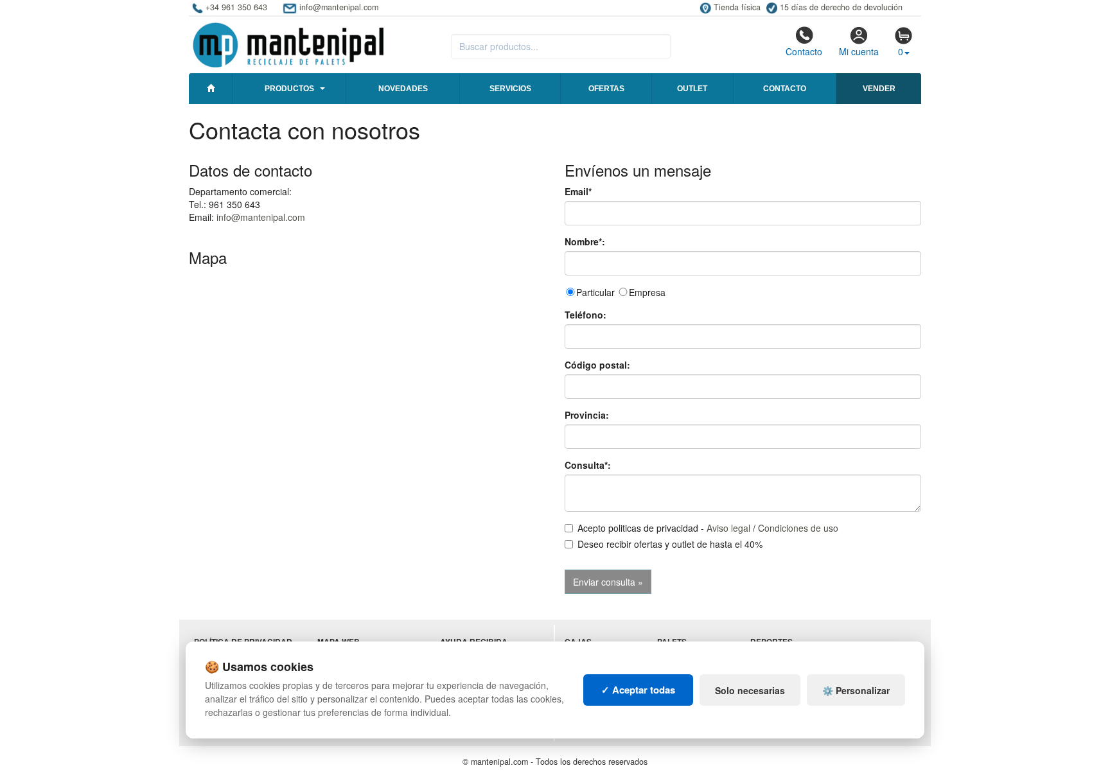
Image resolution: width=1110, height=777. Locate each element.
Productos (289, 88)
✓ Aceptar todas (638, 690)
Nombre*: (585, 241)
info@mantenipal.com (260, 217)
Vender (879, 88)
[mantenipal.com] (288, 43)
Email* (578, 191)
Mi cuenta (859, 51)
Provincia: (587, 414)
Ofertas (606, 88)
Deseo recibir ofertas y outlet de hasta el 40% (669, 543)
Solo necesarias (750, 690)
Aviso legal (728, 527)
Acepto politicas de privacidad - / (707, 527)
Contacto (804, 51)
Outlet (692, 88)
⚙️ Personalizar (856, 690)
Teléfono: (585, 314)
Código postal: (597, 364)
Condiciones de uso (798, 527)
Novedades (403, 88)
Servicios (510, 88)
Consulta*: (588, 464)
